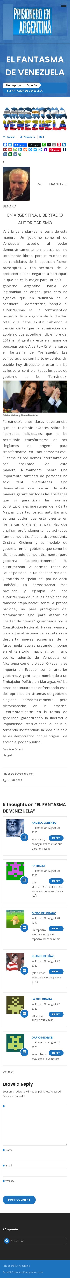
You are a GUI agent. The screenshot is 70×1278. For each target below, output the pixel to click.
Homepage (13, 85)
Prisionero (29, 137)
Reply (56, 838)
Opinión (32, 85)
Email (8, 1165)
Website (10, 1181)
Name (9, 1150)
